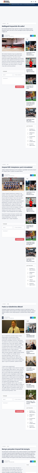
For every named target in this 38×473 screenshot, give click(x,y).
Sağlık (8, 303)
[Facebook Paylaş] (31, 36)
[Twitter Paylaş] (33, 36)
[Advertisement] (19, 15)
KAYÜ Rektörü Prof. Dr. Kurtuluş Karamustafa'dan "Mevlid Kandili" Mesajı (22, 5)
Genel (8, 446)
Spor (8, 23)
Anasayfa (4, 23)
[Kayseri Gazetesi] (7, 1)
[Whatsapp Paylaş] (35, 36)
